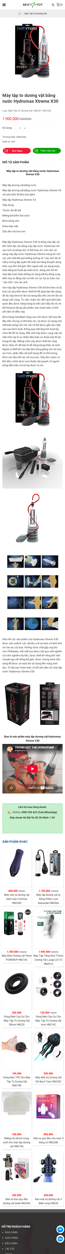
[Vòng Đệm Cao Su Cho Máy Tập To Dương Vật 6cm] (48, 985)
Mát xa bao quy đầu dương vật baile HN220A (16, 1201)
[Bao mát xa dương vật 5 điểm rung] (48, 1167)
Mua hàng (11, 1232)
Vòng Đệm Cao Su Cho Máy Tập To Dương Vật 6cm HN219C (48, 1020)
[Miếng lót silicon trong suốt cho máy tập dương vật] (17, 1106)
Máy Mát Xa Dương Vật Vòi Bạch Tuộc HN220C (48, 1079)
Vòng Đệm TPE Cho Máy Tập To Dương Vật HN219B (16, 1081)
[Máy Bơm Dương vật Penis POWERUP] (17, 924)
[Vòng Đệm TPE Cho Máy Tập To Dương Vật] (17, 1046)
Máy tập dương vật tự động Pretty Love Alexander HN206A (48, 898)
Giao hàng (11, 1237)
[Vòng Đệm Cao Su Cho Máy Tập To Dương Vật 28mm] (17, 985)
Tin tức (10, 1248)
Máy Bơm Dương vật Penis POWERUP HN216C (17, 957)
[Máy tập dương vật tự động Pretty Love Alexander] (48, 863)
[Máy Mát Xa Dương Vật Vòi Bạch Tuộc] (48, 1046)
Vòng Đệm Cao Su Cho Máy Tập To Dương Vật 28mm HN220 (17, 1020)
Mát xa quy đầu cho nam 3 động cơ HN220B (48, 1140)
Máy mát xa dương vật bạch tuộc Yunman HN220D (16, 898)
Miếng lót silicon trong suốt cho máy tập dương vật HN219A (16, 1142)
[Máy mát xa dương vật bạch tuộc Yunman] (17, 863)
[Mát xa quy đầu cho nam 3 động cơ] (48, 1106)
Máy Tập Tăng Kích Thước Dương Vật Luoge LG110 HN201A (48, 959)
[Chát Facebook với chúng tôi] (59, 1229)
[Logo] (32, 5)
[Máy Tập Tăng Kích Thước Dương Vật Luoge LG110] (48, 924)
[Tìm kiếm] (53, 4)
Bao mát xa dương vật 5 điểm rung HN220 (48, 1201)
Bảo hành (11, 1243)
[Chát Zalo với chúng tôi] (59, 1238)
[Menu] (4, 5)
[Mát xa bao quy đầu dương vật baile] (17, 1167)
